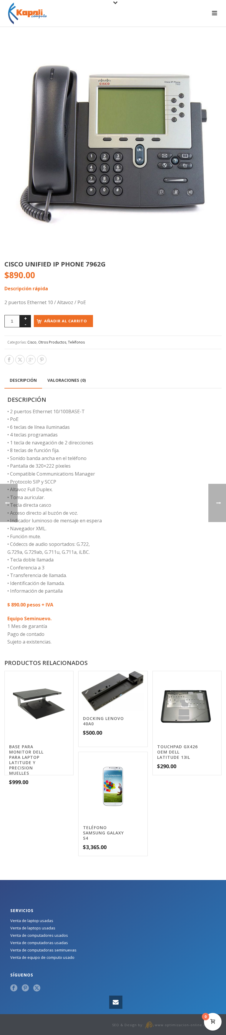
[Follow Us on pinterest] (25, 988)
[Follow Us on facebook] (13, 988)
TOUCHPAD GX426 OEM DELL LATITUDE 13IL (177, 752)
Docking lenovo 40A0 (103, 721)
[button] (210, 46)
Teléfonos (76, 342)
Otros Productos (52, 342)
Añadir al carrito (65, 321)
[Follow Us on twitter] (36, 988)
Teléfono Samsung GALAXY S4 (103, 833)
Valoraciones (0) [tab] (66, 380)
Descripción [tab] (23, 380)
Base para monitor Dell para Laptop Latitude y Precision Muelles (26, 760)
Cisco (31, 342)
